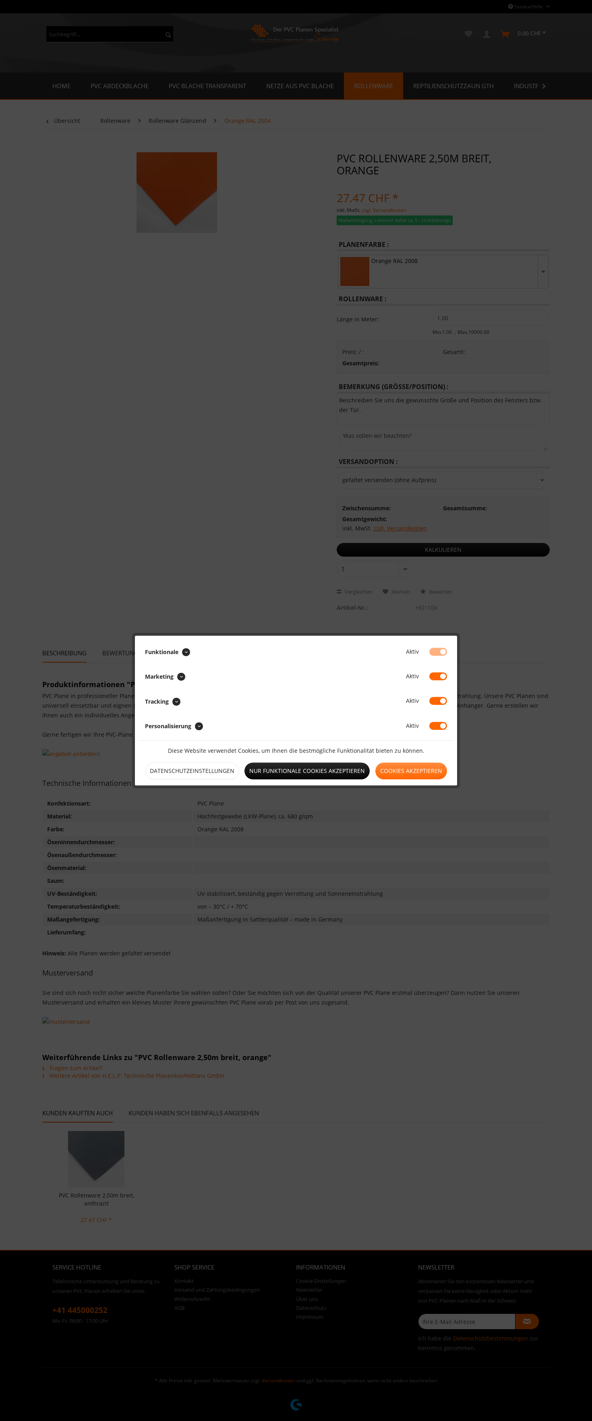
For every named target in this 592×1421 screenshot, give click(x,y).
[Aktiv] (438, 652)
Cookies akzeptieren (411, 771)
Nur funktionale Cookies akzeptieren (307, 771)
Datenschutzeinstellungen (192, 771)
